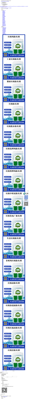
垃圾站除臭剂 (3, 32)
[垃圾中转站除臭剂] (15, 202)
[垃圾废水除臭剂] (15, 135)
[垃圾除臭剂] (15, 113)
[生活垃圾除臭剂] (15, 247)
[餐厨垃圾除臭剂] (15, 90)
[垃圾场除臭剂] (15, 45)
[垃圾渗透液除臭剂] (15, 314)
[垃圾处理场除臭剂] (15, 157)
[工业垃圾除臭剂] (15, 68)
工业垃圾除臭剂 (4, 31)
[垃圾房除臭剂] (15, 359)
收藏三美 (2, 1)
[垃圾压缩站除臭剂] (15, 336)
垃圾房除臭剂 (3, 33)
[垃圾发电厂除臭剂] (15, 225)
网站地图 (4, 1)
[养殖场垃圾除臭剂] (15, 269)
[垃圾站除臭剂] (15, 292)
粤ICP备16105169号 (5, 396)
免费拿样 (8, 1)
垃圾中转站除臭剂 (4, 27)
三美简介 (6, 1)
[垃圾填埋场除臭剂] (15, 180)
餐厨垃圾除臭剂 (4, 30)
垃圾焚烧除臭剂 (4, 29)
